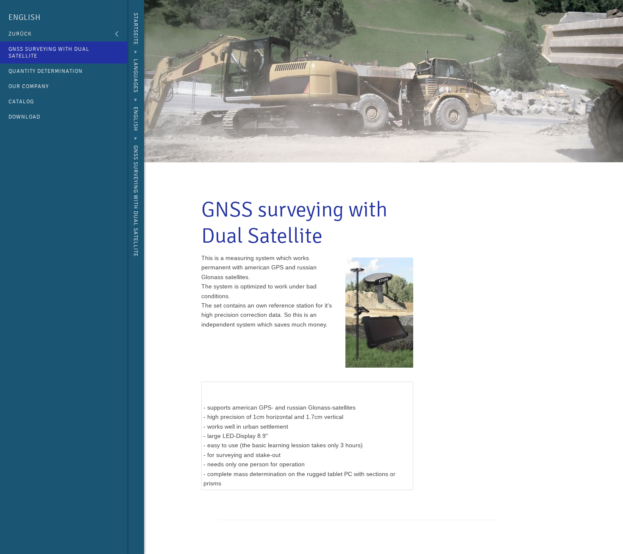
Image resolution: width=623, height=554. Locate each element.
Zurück (20, 33)
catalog (21, 101)
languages (135, 76)
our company (28, 86)
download (24, 117)
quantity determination (45, 71)
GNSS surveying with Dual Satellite (48, 52)
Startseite (135, 29)
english (24, 17)
